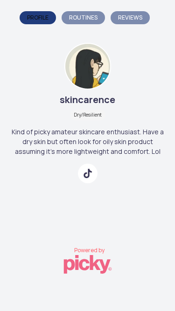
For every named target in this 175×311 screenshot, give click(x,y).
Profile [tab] (38, 17)
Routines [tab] (83, 17)
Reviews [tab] (130, 17)
